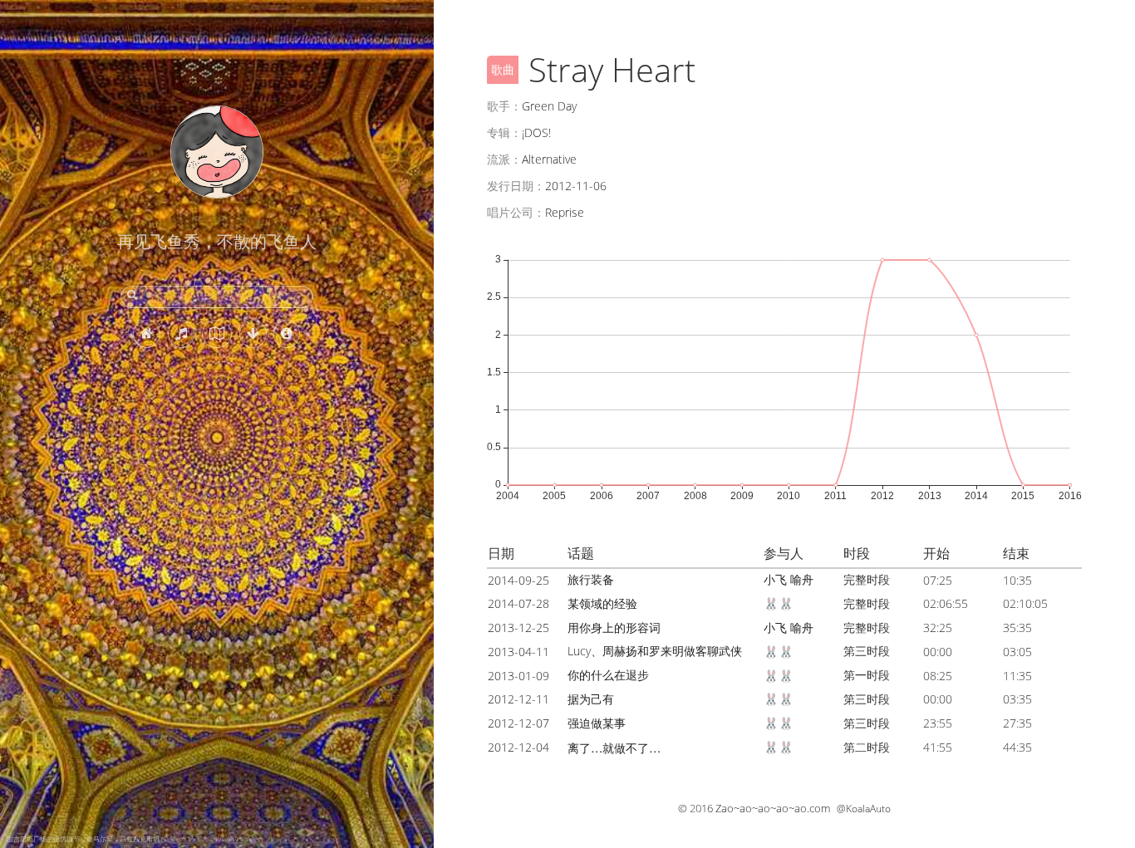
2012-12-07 (518, 723)
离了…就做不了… (614, 748)
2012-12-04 (518, 747)
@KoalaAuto (864, 808)
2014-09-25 (518, 580)
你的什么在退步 (608, 675)
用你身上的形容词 (614, 627)
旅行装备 (591, 579)
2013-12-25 (518, 627)
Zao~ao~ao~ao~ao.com (772, 808)
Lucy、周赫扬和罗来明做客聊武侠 (655, 651)
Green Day (549, 106)
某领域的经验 (602, 603)
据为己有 (591, 699)
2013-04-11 (518, 651)
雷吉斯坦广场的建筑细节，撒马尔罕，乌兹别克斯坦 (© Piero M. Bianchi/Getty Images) (135, 838)
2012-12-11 (518, 699)
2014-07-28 (518, 603)
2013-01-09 (518, 676)
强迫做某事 (597, 723)
